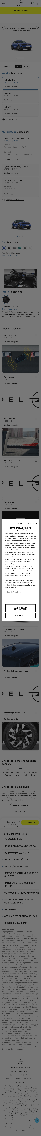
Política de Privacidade (13, 592)
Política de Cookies (12, 585)
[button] (27, 523)
